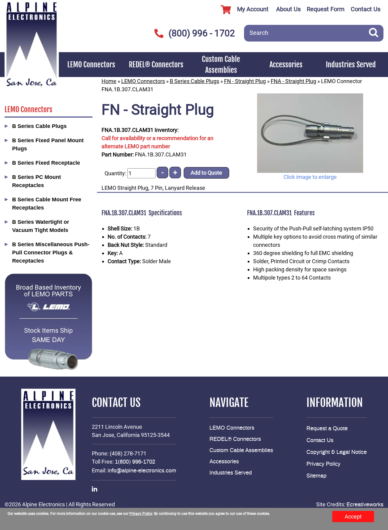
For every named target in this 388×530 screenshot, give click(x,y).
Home (109, 81)
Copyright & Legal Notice (336, 452)
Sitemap (316, 476)
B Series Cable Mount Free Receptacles (46, 203)
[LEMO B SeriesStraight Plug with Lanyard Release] (309, 133)
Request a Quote (327, 428)
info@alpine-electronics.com (142, 471)
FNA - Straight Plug (293, 81)
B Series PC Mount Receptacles (36, 181)
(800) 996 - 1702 (202, 33)
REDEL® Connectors (156, 64)
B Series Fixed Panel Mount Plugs (48, 144)
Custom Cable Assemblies (221, 65)
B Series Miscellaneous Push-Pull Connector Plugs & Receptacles (50, 252)
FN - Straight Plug (245, 81)
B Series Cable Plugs (39, 126)
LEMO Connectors (91, 64)
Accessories (286, 64)
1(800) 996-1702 (135, 462)
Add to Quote (206, 172)
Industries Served (351, 64)
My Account (253, 9)
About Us (288, 9)
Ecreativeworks (364, 505)
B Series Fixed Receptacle (46, 163)
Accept (353, 516)
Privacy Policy (323, 464)
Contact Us (365, 9)
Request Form (326, 9)
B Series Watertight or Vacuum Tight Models (40, 226)
